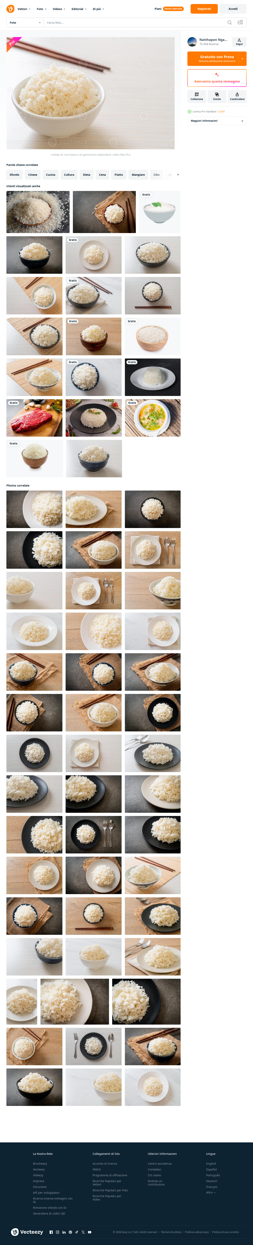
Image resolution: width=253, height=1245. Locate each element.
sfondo (14, 175)
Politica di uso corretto (225, 1232)
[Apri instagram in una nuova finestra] (57, 1232)
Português (213, 1175)
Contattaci (154, 1169)
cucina (50, 175)
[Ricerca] (229, 22)
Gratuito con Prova (217, 59)
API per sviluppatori (46, 1193)
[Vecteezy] (10, 9)
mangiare (138, 175)
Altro (209, 1192)
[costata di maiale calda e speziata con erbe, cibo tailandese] (153, 418)
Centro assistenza (160, 1163)
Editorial (77, 9)
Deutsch (211, 1181)
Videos (57, 9)
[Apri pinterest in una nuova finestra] (70, 1232)
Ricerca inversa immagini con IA (53, 1200)
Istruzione (40, 1187)
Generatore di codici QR (49, 1213)
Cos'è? (221, 111)
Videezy (38, 1175)
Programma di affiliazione (110, 1175)
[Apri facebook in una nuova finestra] (51, 1232)
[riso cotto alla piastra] (34, 509)
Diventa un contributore (156, 1182)
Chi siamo (154, 1175)
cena (102, 175)
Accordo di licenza (105, 1163)
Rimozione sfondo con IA (49, 1208)
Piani (158, 9)
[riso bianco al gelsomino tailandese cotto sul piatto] (94, 255)
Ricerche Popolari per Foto (110, 1190)
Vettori (22, 9)
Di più (97, 9)
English (211, 1163)
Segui (239, 44)
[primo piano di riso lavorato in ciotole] (38, 212)
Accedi (233, 9)
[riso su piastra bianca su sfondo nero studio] (153, 377)
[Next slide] (174, 175)
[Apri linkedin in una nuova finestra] (64, 1232)
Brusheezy (40, 1163)
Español (211, 1169)
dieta (86, 175)
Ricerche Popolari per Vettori (107, 1182)
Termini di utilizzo (171, 1232)
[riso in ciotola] (160, 212)
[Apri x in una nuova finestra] (83, 1232)
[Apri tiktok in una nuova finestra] (76, 1232)
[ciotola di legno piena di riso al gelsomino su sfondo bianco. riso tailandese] (34, 458)
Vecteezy (39, 1169)
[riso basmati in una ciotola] (153, 336)
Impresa (38, 1181)
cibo (157, 175)
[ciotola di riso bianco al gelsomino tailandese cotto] (104, 212)
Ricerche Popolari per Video (107, 1197)
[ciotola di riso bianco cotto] (153, 509)
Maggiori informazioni (204, 121)
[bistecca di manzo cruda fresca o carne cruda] (34, 418)
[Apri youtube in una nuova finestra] (89, 1232)
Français (211, 1187)
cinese (32, 175)
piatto (119, 175)
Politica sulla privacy (197, 1232)
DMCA (97, 1169)
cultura (69, 175)
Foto (40, 9)
